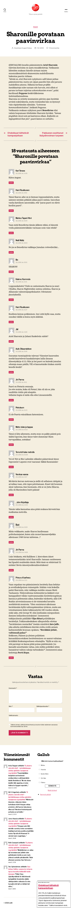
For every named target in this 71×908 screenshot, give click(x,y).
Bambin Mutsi (44, 774)
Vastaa (11, 183)
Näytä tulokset (52, 790)
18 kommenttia (54, 48)
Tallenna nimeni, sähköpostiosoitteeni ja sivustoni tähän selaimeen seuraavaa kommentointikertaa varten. (34, 725)
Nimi (11, 706)
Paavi (35, 27)
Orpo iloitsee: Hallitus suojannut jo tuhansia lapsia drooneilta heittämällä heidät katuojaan (20, 870)
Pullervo (43, 782)
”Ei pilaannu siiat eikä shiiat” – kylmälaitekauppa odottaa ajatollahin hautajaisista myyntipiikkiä (20, 769)
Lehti (10, 902)
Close (69, 882)
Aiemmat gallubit (45, 794)
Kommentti (13, 688)
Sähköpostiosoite (42, 706)
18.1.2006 (40, 48)
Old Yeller (43, 778)
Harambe (43, 769)
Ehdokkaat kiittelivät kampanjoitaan (48, 886)
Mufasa (43, 765)
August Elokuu (27, 48)
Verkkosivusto (13, 715)
